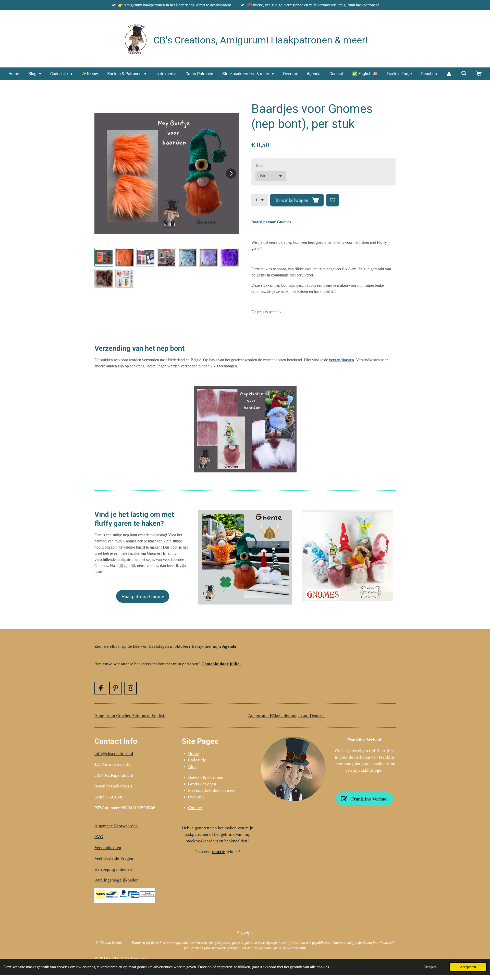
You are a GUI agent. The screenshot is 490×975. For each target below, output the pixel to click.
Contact (195, 807)
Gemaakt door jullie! (221, 663)
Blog (192, 766)
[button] (103, 257)
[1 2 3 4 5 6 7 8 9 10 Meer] (259, 200)
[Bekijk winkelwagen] (479, 73)
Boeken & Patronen (205, 777)
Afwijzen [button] (430, 967)
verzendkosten (341, 360)
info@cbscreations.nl (113, 753)
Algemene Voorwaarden (116, 825)
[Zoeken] (464, 73)
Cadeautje (197, 760)
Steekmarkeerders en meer (212, 790)
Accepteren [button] (468, 967)
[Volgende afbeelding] (231, 173)
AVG (98, 836)
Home (193, 753)
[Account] (449, 73)
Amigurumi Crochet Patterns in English (129, 715)
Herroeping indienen (113, 869)
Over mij (196, 797)
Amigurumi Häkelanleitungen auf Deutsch (286, 715)
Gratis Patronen (202, 784)
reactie (218, 851)
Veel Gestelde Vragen (113, 858)
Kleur (260, 165)
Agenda (229, 646)
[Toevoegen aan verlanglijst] (332, 200)
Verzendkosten (107, 847)
